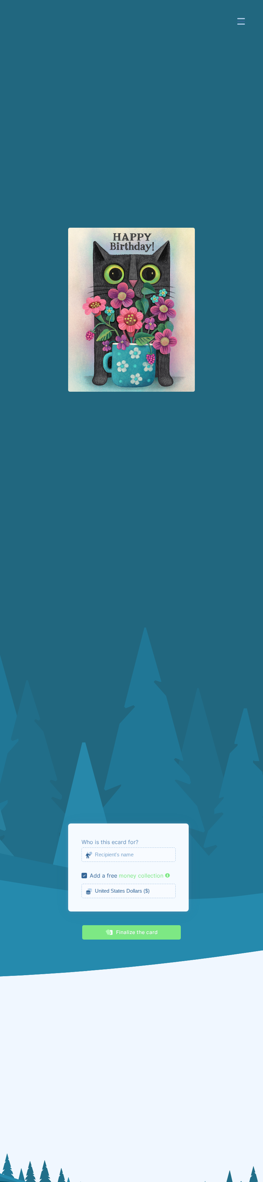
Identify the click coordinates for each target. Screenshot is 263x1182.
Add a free (103, 875)
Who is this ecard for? (110, 842)
